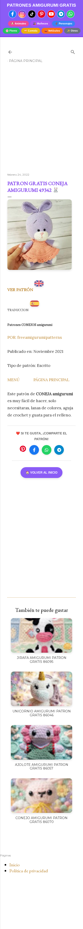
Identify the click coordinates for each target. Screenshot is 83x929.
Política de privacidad (28, 871)
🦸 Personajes (63, 23)
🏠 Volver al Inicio (41, 472)
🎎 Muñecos (40, 23)
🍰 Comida (30, 30)
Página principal (25, 61)
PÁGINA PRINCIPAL (51, 379)
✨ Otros (72, 30)
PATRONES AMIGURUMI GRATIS (41, 5)
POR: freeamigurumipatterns (34, 337)
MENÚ (13, 379)
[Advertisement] (41, 119)
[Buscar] (73, 51)
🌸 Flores (11, 30)
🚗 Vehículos (52, 30)
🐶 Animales (18, 23)
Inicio (14, 865)
